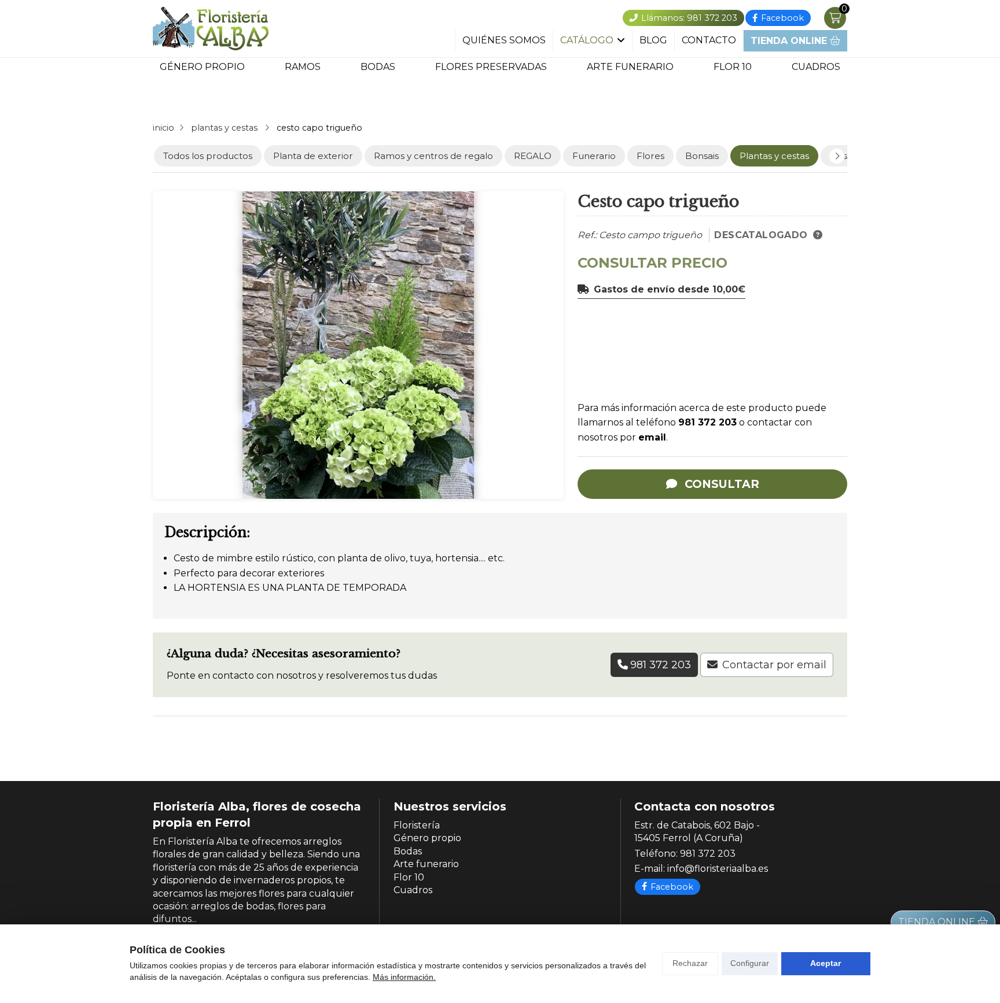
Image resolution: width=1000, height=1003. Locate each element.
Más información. (404, 977)
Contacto (709, 40)
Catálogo (586, 40)
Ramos (303, 67)
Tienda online (790, 41)
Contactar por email (774, 664)
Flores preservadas (491, 67)
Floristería (417, 825)
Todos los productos (207, 155)
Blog (653, 40)
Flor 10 (733, 67)
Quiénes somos (504, 40)
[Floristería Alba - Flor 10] (211, 28)
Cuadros (816, 67)
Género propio (202, 67)
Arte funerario (630, 67)
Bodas (378, 67)
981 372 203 (707, 422)
